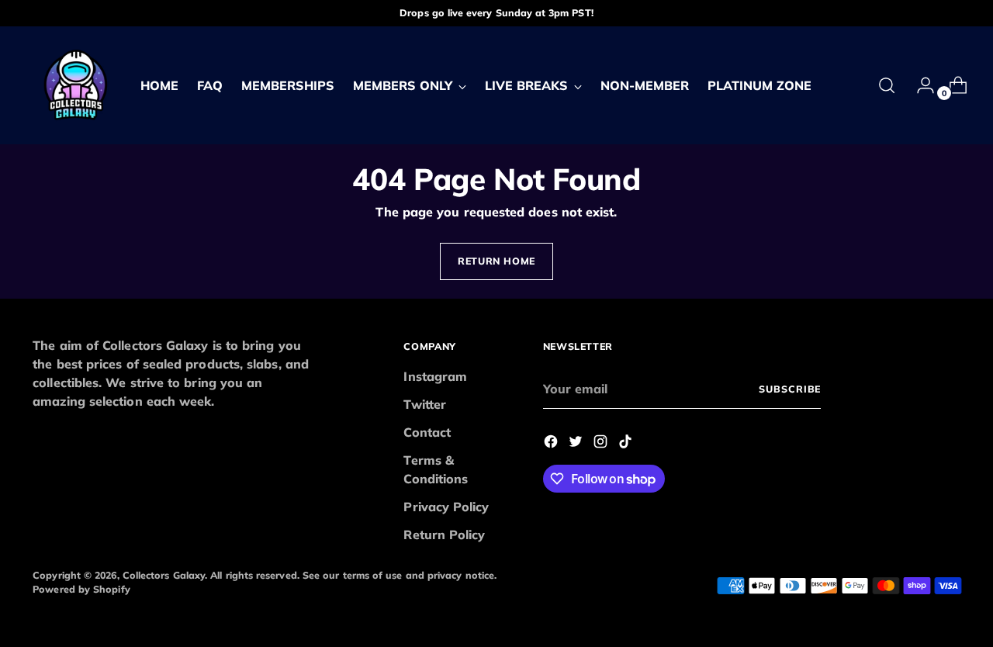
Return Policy (444, 534)
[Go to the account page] (919, 85)
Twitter (424, 404)
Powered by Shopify (81, 589)
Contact (427, 432)
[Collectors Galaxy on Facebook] (552, 444)
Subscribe (790, 389)
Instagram (435, 376)
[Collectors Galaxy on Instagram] (602, 444)
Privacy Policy (446, 506)
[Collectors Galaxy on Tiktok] (627, 444)
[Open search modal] (886, 85)
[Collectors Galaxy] (75, 85)
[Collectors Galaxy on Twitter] (577, 444)
